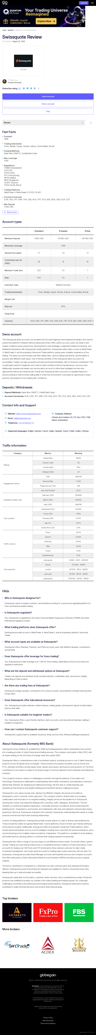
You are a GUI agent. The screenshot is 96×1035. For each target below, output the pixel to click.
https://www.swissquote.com (28, 414)
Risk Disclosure (48, 1020)
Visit (48, 111)
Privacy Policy (48, 1018)
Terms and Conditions (48, 1023)
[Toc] (91, 122)
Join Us (84, 3)
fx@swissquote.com (22, 418)
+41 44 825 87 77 (26, 423)
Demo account (48, 104)
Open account (48, 96)
